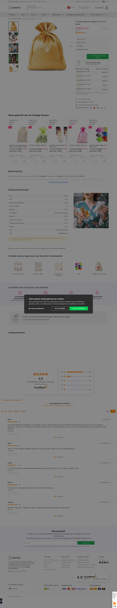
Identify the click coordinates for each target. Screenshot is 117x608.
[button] (36, 308)
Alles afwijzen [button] (60, 308)
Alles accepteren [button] (79, 308)
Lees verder (81, 304)
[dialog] (58, 304)
